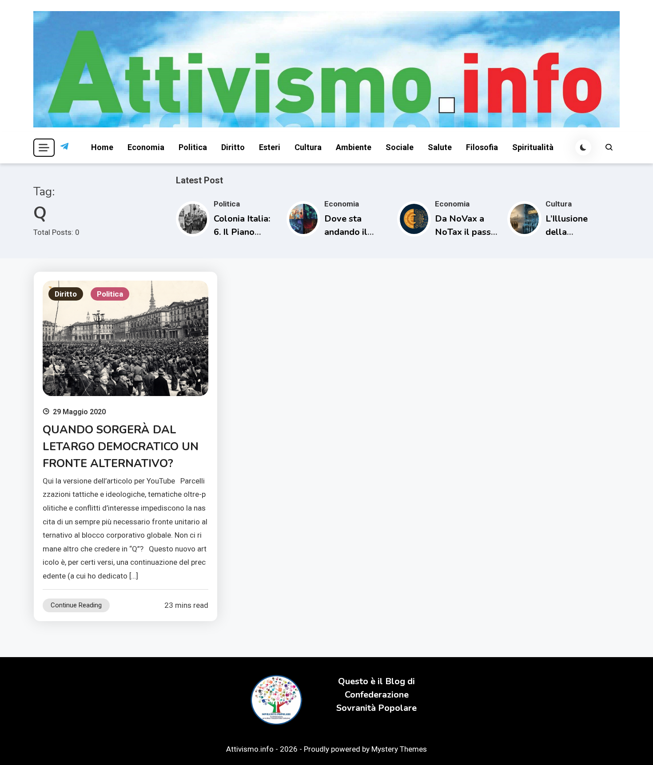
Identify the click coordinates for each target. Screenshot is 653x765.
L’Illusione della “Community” (572, 232)
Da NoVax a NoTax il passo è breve (465, 232)
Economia (145, 147)
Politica (193, 147)
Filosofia (482, 147)
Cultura (308, 147)
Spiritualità (532, 147)
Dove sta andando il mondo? (345, 232)
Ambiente (353, 147)
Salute (440, 147)
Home (102, 147)
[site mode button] (583, 147)
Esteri (269, 147)
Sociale (400, 147)
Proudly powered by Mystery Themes (365, 749)
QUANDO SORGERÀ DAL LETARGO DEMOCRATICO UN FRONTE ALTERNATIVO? (121, 446)
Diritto (233, 147)
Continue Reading (76, 605)
